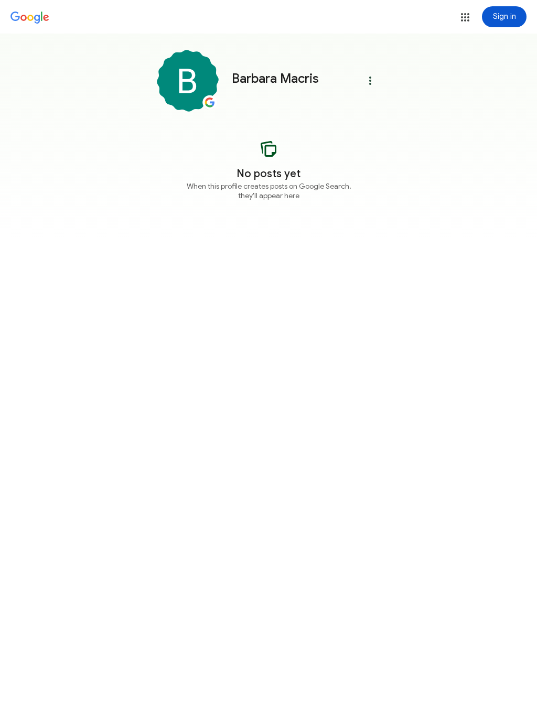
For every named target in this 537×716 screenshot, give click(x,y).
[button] (465, 17)
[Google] (29, 18)
